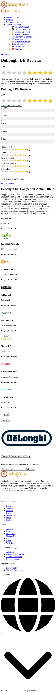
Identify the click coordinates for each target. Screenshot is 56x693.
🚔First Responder (19, 44)
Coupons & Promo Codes (11, 105)
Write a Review (7, 183)
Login (6, 54)
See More (5, 420)
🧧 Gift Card (16, 49)
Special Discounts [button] (13, 24)
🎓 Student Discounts (20, 27)
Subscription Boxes (14, 22)
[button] (28, 634)
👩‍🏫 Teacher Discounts (20, 29)
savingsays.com (14, 691)
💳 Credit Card (17, 47)
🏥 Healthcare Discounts (21, 37)
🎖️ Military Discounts (20, 32)
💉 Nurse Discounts (19, 39)
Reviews (9, 20)
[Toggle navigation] (23, 13)
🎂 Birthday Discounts (20, 42)
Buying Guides (12, 17)
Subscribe (30, 469)
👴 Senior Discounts (20, 34)
